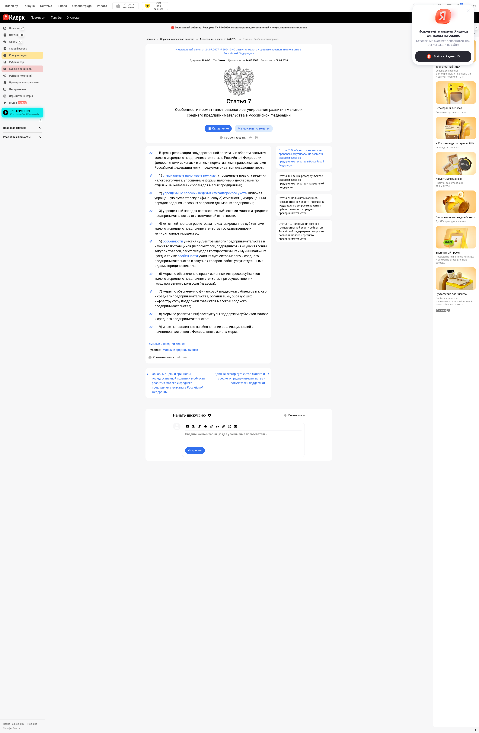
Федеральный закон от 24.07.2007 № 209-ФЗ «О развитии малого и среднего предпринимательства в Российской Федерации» (238, 51)
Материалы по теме (251, 128)
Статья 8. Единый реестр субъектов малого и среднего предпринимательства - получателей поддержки (301, 181)
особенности (173, 241)
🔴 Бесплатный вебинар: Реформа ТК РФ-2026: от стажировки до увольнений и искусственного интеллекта (239, 27)
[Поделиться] (250, 137)
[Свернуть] (474, 729)
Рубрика (154, 350)
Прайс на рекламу (13, 723)
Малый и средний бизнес (180, 350)
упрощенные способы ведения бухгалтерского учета (205, 193)
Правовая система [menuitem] (14, 127)
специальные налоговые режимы (189, 175)
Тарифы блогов (11, 728)
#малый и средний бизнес (166, 344)
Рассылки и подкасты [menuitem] (16, 137)
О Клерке (73, 17)
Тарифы (56, 17)
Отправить (195, 450)
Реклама (32, 723)
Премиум (37, 17)
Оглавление (220, 128)
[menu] (24, 72)
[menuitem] (22, 28)
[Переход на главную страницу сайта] (14, 17)
